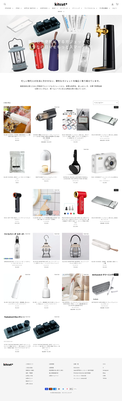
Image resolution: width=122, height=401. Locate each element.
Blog (104, 373)
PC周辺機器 (104, 8)
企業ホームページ (53, 375)
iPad (18, 8)
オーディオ (64, 8)
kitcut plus (77, 367)
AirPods (44, 8)
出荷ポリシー (29, 378)
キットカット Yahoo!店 (80, 375)
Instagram (106, 370)
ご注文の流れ (29, 367)
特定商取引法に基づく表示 (56, 370)
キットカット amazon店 (80, 378)
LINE (104, 375)
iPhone (8, 8)
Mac (54, 8)
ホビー (115, 8)
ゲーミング (76, 8)
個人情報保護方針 (53, 373)
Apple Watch (30, 8)
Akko (60, 11)
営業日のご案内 (30, 370)
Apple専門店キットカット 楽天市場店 (84, 370)
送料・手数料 (29, 373)
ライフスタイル (90, 8)
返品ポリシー (29, 381)
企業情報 (51, 367)
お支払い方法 (29, 375)
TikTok (105, 378)
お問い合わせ (29, 383)
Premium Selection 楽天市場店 (82, 373)
